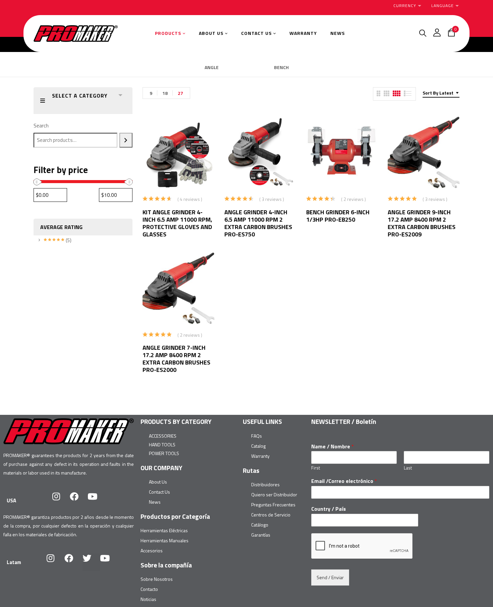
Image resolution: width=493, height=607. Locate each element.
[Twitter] (91, 562)
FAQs (256, 435)
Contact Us (159, 491)
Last (408, 468)
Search (41, 125)
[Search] (125, 140)
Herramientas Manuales (164, 540)
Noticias (148, 599)
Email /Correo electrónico (344, 481)
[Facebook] (78, 500)
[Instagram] (60, 500)
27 (180, 93)
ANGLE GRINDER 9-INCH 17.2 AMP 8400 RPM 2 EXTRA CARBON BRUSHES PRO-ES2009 (421, 223)
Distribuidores (265, 484)
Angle (212, 68)
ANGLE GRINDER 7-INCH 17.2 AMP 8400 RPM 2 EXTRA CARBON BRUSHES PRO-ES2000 (176, 358)
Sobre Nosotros (157, 579)
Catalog (258, 445)
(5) (57, 240)
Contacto (149, 589)
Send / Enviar (330, 577)
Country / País (328, 508)
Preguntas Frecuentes (273, 504)
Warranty (260, 455)
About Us (158, 481)
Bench (281, 68)
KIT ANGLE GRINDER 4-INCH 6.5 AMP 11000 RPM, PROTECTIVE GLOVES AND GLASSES (177, 223)
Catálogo (259, 524)
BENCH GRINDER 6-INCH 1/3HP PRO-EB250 (338, 216)
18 (165, 93)
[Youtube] (96, 500)
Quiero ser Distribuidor (274, 494)
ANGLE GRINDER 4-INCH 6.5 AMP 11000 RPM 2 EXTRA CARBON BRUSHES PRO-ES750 (258, 223)
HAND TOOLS (162, 444)
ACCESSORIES (162, 435)
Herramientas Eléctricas (164, 530)
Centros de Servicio (270, 514)
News (155, 501)
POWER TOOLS (164, 453)
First (315, 468)
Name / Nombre (332, 446)
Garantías (260, 534)
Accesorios (152, 550)
